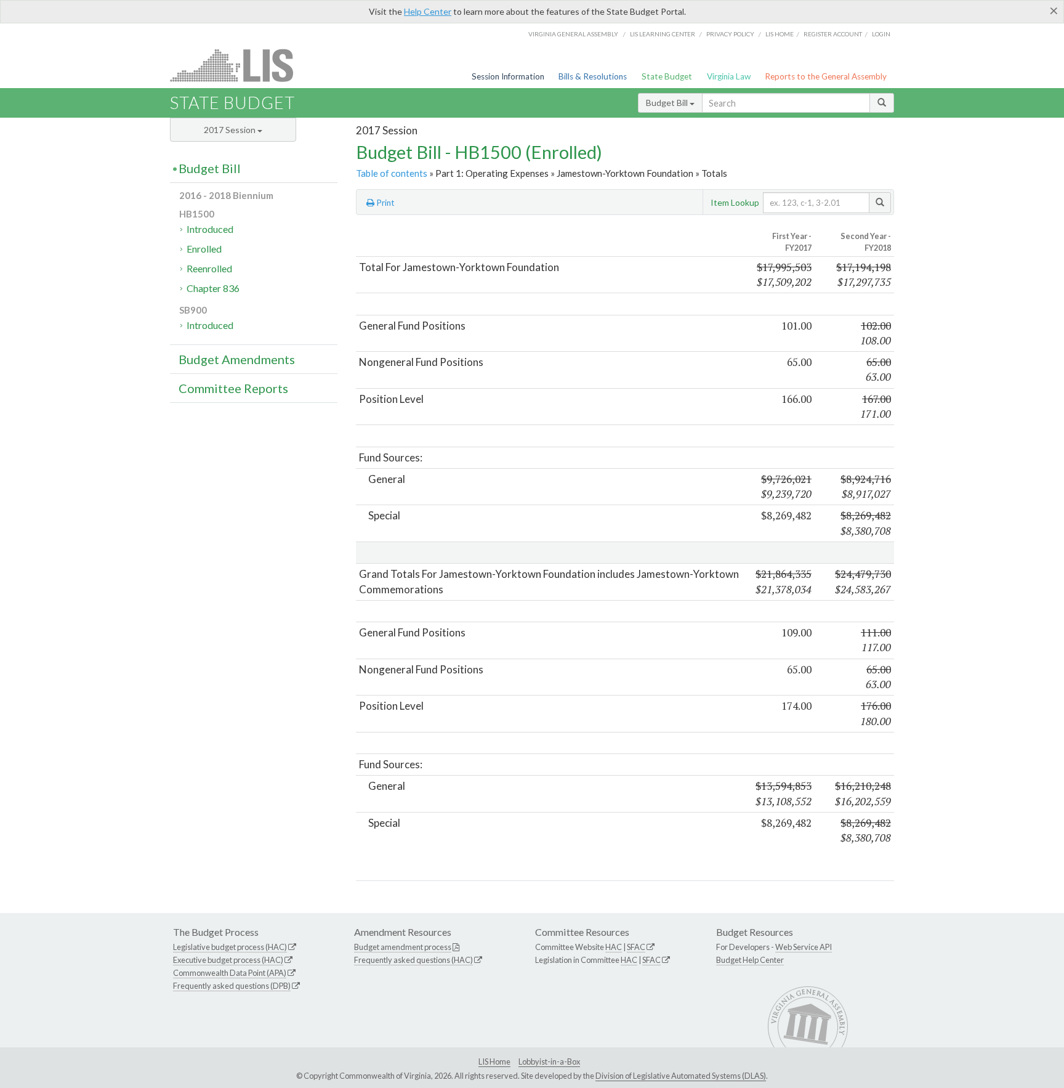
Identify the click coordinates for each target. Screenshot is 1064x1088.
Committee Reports (233, 388)
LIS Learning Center (662, 34)
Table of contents (391, 173)
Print (384, 203)
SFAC (636, 947)
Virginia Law (729, 76)
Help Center (427, 11)
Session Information (508, 76)
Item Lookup (735, 202)
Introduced (210, 229)
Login (881, 34)
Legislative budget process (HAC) (230, 947)
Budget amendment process (402, 947)
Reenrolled (209, 268)
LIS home (779, 34)
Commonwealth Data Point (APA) (229, 973)
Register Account (833, 34)
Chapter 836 (213, 288)
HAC (613, 947)
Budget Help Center (750, 960)
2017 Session (230, 129)
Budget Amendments (237, 359)
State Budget (667, 76)
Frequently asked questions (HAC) (413, 960)
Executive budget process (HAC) (228, 960)
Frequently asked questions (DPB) (232, 986)
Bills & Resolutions (592, 76)
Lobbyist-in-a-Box (549, 1061)
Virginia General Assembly (573, 34)
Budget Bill (668, 102)
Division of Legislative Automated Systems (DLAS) (680, 1076)
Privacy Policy (730, 34)
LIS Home (494, 1061)
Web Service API (803, 947)
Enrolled (204, 248)
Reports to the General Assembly (826, 76)
